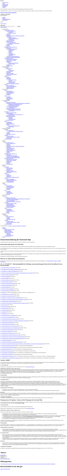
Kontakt (4, 17)
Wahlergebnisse (11, 126)
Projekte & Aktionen (12, 81)
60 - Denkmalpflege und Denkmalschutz (7, 352)
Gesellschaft (7, 67)
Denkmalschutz (11, 39)
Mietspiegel (9, 34)
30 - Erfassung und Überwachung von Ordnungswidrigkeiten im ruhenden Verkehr (14, 303)
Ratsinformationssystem (11, 123)
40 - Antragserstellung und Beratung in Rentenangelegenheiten (10, 327)
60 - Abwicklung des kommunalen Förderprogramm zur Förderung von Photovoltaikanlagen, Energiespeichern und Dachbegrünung (22, 343)
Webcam (4, 18)
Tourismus (6, 135)
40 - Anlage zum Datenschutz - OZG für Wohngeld (8, 326)
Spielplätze (8, 99)
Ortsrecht (8, 127)
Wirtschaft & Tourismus (6, 128)
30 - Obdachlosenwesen (4, 313)
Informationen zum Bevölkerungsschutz (13, 57)
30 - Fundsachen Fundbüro (4, 310)
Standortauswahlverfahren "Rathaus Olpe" (14, 108)
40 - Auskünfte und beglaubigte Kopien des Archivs (9, 329)
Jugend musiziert (11, 82)
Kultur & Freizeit (5, 89)
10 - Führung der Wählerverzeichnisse (6, 274)
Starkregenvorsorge (10, 41)
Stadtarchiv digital (12, 63)
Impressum (10, 117)
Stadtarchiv (8, 162)
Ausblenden (2, 14)
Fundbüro (10, 52)
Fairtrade (8, 45)
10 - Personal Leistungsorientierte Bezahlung (7, 283)
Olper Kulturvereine (10, 187)
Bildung (6, 76)
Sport (5, 95)
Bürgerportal (9, 154)
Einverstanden (7, 14)
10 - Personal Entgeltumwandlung (6, 281)
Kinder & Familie (10, 71)
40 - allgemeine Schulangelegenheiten (6, 322)
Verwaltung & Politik (6, 100)
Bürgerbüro (11, 50)
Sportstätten (9, 96)
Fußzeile (4, 7)
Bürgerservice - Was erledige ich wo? (11, 153)
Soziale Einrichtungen (10, 87)
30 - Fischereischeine (3, 304)
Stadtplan (8, 64)
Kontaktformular (7, 458)
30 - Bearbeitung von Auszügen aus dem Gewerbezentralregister (11, 297)
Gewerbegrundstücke (8, 138)
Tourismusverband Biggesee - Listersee (13, 222)
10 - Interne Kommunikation (5, 276)
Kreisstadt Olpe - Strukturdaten (12, 59)
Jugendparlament (9, 210)
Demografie (9, 72)
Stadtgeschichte (9, 61)
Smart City (8, 46)
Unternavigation (5, 5)
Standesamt (11, 55)
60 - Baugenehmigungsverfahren (5, 349)
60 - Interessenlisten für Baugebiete (6, 354)
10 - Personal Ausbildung (4, 278)
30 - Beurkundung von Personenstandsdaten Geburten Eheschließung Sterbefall (13, 299)
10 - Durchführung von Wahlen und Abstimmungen (9, 271)
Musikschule (9, 78)
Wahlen (8, 124)
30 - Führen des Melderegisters (5, 306)
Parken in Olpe (9, 223)
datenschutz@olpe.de (30, 366)
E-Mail (1, 458)
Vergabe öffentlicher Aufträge (11, 112)
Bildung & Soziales (6, 66)
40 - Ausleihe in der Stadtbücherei (6, 331)
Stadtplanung (9, 36)
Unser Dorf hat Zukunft (11, 40)
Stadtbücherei (9, 175)
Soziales (6, 84)
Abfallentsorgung (12, 49)
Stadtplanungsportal (12, 37)
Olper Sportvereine (10, 98)
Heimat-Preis (9, 75)
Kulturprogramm (9, 91)
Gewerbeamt (11, 53)
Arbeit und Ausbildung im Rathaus (12, 106)
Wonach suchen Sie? (3, 26)
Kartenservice (9, 93)
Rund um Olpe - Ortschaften (11, 60)
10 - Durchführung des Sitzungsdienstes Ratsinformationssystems (11, 269)
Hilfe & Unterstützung (10, 85)
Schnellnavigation (5, 2)
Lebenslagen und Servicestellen (12, 48)
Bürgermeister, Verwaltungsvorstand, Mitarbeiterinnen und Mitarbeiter (18, 103)
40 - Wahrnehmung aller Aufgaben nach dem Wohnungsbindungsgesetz (12, 338)
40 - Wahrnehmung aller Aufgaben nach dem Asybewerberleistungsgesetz (12, 336)
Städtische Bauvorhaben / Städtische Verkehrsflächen (15, 35)
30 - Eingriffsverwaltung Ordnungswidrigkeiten (8, 301)
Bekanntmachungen (10, 113)
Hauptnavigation (5, 4)
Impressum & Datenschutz (11, 116)
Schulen (8, 174)
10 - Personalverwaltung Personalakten (6, 288)
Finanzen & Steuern (10, 120)
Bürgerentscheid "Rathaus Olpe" (14, 125)
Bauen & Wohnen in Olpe (11, 31)
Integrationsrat (9, 209)
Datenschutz (11, 118)
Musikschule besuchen (12, 79)
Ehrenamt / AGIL (10, 68)
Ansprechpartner (11, 110)
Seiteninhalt (4, 6)
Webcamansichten (10, 65)
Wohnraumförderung (10, 88)
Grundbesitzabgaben (12, 54)
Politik (6, 121)
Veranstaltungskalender (10, 186)
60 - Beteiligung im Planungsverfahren (6, 350)
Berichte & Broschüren (10, 115)
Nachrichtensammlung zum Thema (14, 109)
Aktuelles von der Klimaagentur (14, 43)
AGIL (10, 69)
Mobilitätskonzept (10, 44)
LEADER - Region (10, 136)
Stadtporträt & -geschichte (9, 58)
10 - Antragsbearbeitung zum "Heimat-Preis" (7, 267)
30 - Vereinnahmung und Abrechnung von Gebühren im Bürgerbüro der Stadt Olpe (14, 320)
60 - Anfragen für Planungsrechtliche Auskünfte (8, 347)
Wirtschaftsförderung (10, 130)
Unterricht (10, 80)
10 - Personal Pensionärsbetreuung (6, 285)
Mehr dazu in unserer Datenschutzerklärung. (8, 12)
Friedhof (10, 51)
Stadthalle (8, 94)
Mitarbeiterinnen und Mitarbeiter (14, 105)
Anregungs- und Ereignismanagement (13, 56)
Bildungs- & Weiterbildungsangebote (13, 83)
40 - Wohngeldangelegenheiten (5, 340)
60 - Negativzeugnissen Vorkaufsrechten (7, 356)
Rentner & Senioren (10, 73)
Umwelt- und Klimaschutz (11, 42)
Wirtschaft (6, 129)
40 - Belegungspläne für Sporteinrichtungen (7, 333)
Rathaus (6, 101)
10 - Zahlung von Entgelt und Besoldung (7, 290)
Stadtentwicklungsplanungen (13, 38)
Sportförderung (9, 97)
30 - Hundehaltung (3, 311)
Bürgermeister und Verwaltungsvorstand (15, 104)
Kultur (6, 90)
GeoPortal (8, 33)
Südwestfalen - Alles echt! (11, 134)
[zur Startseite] (3, 27)
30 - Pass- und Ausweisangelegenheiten (7, 317)
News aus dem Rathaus (10, 200)
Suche (4, 3)
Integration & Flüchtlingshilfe (11, 86)
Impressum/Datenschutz (6, 19)
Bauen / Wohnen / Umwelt (9, 30)
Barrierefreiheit (5, 20)
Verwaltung (6, 111)
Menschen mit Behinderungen (12, 74)
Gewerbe (8, 132)
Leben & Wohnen (5, 29)
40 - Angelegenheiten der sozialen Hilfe (7, 324)
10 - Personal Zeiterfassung (4, 287)
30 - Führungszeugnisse (4, 308)
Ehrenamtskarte (11, 70)
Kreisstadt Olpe (3, 455)
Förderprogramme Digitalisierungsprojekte (16, 131)
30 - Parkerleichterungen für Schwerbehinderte (8, 315)
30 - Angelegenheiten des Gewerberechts (7, 294)
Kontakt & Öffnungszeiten (11, 102)
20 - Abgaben (2, 292)
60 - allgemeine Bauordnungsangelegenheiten (7, 345)
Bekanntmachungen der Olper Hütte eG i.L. (16, 114)
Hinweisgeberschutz (12, 119)
